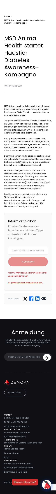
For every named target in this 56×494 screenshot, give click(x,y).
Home (7, 16)
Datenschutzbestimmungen (17, 463)
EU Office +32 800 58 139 (15, 422)
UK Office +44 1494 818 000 (16, 426)
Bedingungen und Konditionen (18, 467)
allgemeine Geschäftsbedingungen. (25, 282)
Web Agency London (21, 482)
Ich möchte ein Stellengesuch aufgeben (23, 442)
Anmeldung (15, 392)
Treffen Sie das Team (14, 448)
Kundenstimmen (12, 453)
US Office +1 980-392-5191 (16, 418)
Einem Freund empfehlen (16, 472)
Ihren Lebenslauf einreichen (17, 432)
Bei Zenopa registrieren (15, 436)
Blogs (7, 457)
